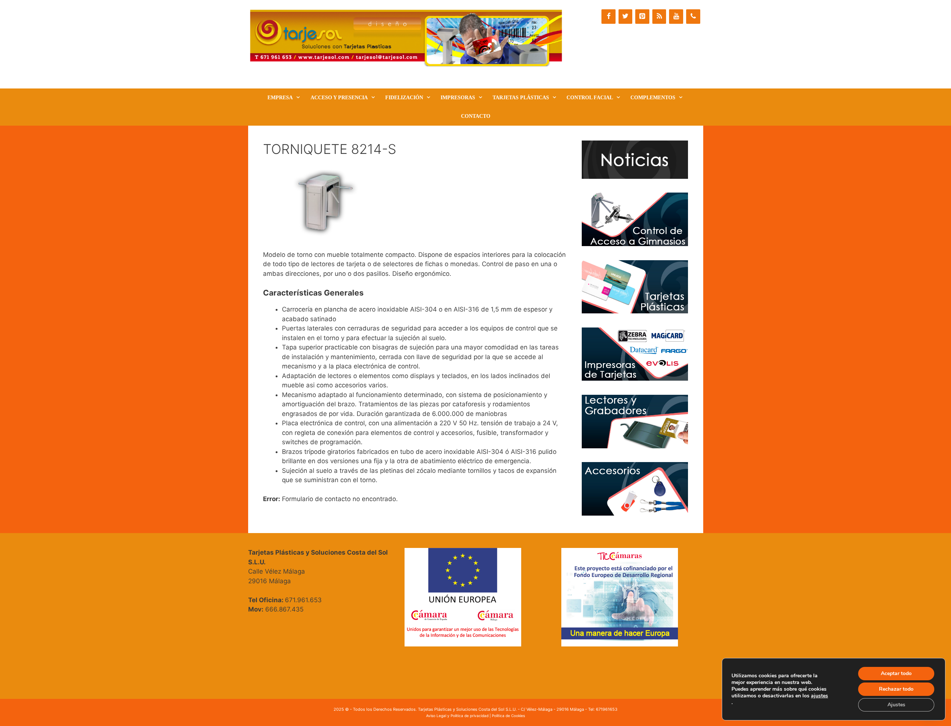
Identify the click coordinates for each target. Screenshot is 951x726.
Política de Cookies (508, 715)
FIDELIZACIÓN (404, 97)
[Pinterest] (642, 16)
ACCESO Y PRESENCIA (339, 97)
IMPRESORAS (458, 97)
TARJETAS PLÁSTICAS (521, 97)
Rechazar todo (896, 689)
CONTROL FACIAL (590, 97)
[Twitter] (626, 16)
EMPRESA (280, 97)
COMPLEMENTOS (652, 97)
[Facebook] (608, 16)
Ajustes (896, 704)
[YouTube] (676, 16)
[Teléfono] (693, 16)
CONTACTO (475, 116)
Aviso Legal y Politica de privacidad (457, 715)
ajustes (819, 696)
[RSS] (659, 16)
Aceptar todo (896, 673)
